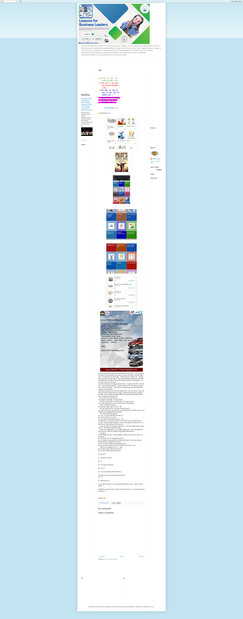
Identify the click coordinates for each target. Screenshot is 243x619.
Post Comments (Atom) (111, 559)
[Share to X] (116, 503)
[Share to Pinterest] (120, 503)
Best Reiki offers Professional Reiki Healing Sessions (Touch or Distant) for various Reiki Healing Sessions (86, 104)
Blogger (152, 606)
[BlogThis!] (114, 503)
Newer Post (102, 556)
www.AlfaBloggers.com (111, 108)
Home (121, 556)
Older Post (141, 556)
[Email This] (113, 503)
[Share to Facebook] (118, 503)
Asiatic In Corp (156, 159)
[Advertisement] (103, 61)
